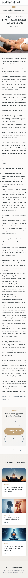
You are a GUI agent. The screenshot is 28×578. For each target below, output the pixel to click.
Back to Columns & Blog (14, 450)
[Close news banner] (26, 9)
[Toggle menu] (25, 3)
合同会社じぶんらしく (19, 572)
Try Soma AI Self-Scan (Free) (14, 431)
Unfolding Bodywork (11, 2)
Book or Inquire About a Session (14, 439)
